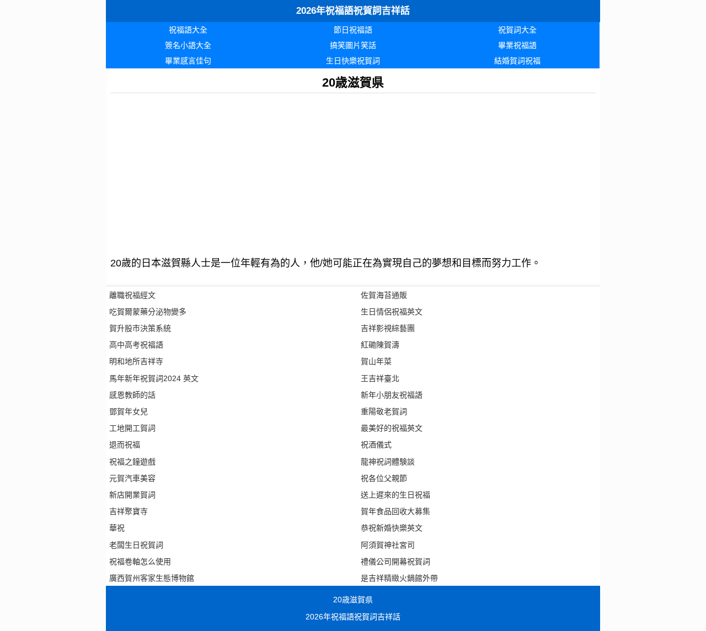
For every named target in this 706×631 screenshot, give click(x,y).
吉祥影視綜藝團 (388, 328)
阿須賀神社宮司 (388, 545)
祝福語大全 (188, 29)
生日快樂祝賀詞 (353, 60)
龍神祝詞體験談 (388, 461)
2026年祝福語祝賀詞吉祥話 (353, 11)
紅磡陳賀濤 (380, 344)
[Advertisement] (353, 170)
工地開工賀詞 (132, 428)
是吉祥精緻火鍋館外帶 (399, 578)
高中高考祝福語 (136, 344)
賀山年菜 (376, 361)
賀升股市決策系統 (140, 328)
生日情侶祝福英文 (391, 311)
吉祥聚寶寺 (128, 511)
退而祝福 (124, 444)
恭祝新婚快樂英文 (391, 527)
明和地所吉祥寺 (136, 361)
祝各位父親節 (384, 478)
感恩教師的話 (132, 395)
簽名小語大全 (188, 45)
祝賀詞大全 (517, 29)
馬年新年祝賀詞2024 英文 (154, 378)
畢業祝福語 (517, 45)
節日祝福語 (353, 29)
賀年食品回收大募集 (395, 511)
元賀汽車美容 (132, 478)
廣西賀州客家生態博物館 (151, 578)
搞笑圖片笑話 (353, 45)
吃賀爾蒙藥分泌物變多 (147, 311)
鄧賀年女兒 (128, 411)
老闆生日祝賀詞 (136, 545)
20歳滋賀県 (353, 599)
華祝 (117, 527)
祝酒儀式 (376, 444)
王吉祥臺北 (380, 378)
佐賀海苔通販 (384, 295)
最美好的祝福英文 (391, 428)
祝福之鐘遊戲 (132, 461)
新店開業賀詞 (132, 494)
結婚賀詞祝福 (517, 60)
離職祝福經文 (132, 295)
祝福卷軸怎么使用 (140, 561)
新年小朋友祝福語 (391, 395)
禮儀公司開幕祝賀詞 (395, 561)
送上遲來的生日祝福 (395, 494)
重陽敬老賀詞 (384, 411)
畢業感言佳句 (188, 60)
